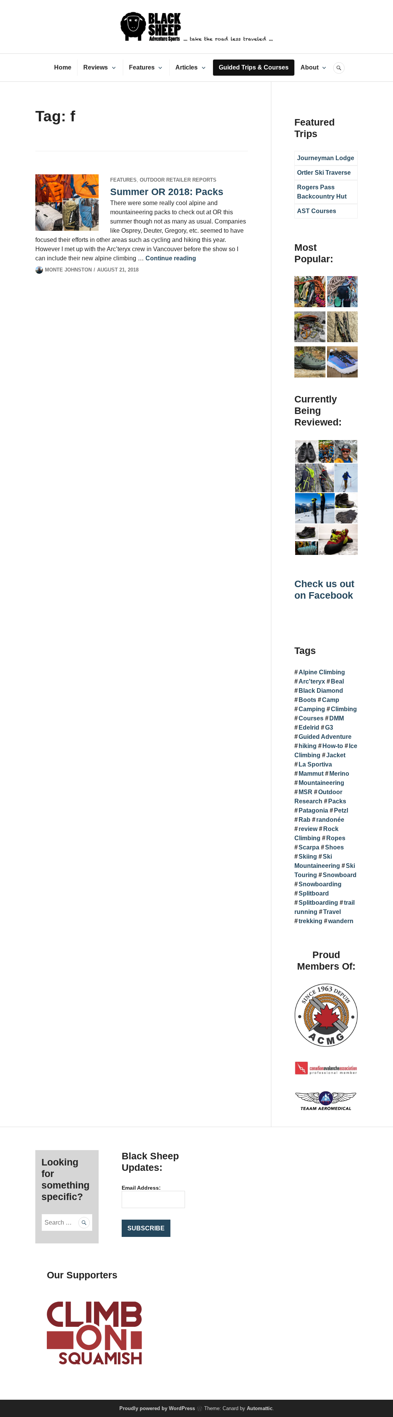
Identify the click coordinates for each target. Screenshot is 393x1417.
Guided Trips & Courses (254, 67)
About (310, 67)
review (308, 829)
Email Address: (141, 1188)
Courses (311, 718)
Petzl (341, 810)
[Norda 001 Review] (342, 363)
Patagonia (313, 810)
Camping (312, 709)
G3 (329, 727)
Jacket (335, 755)
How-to (332, 746)
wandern (340, 921)
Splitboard (314, 893)
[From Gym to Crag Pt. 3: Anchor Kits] (342, 328)
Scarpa (309, 847)
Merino (339, 773)
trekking (310, 921)
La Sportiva (315, 764)
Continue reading (170, 258)
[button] (306, 451)
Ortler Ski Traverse (324, 172)
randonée (330, 819)
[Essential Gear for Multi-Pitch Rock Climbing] (342, 293)
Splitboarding (318, 902)
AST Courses (316, 211)
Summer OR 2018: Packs (166, 191)
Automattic (259, 1408)
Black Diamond (321, 690)
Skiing (308, 856)
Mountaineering (321, 783)
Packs (337, 801)
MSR (305, 792)
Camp (330, 700)
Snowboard (340, 875)
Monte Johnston (68, 270)
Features (142, 67)
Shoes (334, 847)
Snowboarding (320, 884)
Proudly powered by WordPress (157, 1408)
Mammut (311, 773)
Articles (186, 67)
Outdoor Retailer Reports (178, 180)
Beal (337, 681)
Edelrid (309, 727)
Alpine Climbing (322, 672)
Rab (304, 819)
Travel (332, 912)
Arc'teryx (312, 681)
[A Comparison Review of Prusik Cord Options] (309, 293)
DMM (336, 718)
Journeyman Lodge (325, 158)
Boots (307, 700)
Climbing (344, 709)
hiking (308, 746)
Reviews (95, 67)
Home (62, 67)
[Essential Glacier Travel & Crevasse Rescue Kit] (309, 328)
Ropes (335, 838)
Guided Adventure (325, 736)
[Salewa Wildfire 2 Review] (309, 363)
